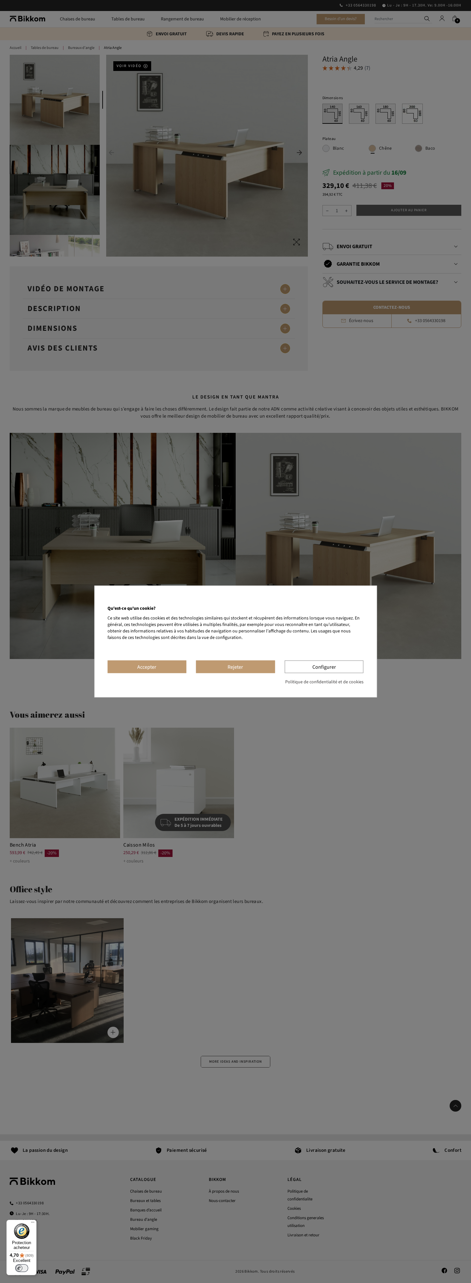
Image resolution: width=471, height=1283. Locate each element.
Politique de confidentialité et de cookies (324, 682)
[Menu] (33, 1224)
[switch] (21, 1268)
